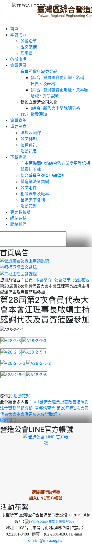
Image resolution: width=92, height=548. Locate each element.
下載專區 (18, 157)
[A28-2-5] (10, 351)
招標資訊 (28, 144)
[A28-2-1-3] (34, 340)
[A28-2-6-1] (13, 374)
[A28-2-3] (10, 340)
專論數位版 (20, 212)
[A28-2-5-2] (38, 362)
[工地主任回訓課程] (18, 273)
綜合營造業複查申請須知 (42, 175)
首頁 (14, 28)
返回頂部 (8, 420)
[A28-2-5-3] (13, 362)
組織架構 (28, 46)
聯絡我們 (18, 224)
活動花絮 (28, 205)
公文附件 (28, 187)
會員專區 (18, 65)
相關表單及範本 (34, 193)
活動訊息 (28, 150)
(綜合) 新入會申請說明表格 (55, 108)
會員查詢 (18, 120)
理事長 (26, 53)
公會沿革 (28, 40)
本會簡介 (18, 34)
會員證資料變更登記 (38, 71)
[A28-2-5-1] (34, 351)
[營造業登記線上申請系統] (24, 260)
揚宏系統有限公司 (62, 521)
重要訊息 (18, 126)
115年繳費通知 (33, 114)
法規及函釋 (30, 132)
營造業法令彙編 (34, 181)
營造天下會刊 (32, 199)
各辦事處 (18, 59)
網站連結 (18, 218)
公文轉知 (28, 138)
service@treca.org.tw (45, 540)
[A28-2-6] (37, 374)
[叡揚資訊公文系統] (18, 266)
